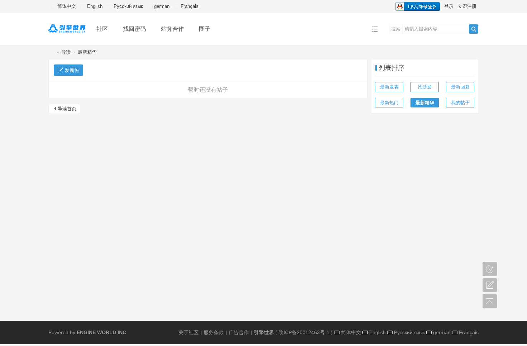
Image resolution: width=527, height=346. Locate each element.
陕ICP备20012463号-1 (304, 332)
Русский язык (127, 6)
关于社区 (189, 332)
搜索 (395, 29)
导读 (66, 52)
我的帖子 (460, 102)
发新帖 (72, 70)
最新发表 (389, 87)
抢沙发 (425, 87)
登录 (449, 6)
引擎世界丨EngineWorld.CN (51, 52)
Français (189, 6)
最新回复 (460, 87)
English (94, 6)
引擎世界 (264, 332)
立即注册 (467, 6)
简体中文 (66, 6)
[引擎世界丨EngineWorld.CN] (66, 28)
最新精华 (87, 52)
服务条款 (214, 332)
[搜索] (473, 29)
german (161, 6)
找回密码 (134, 29)
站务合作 (172, 29)
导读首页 (67, 108)
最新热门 (389, 102)
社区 (102, 29)
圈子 (204, 29)
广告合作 (239, 332)
